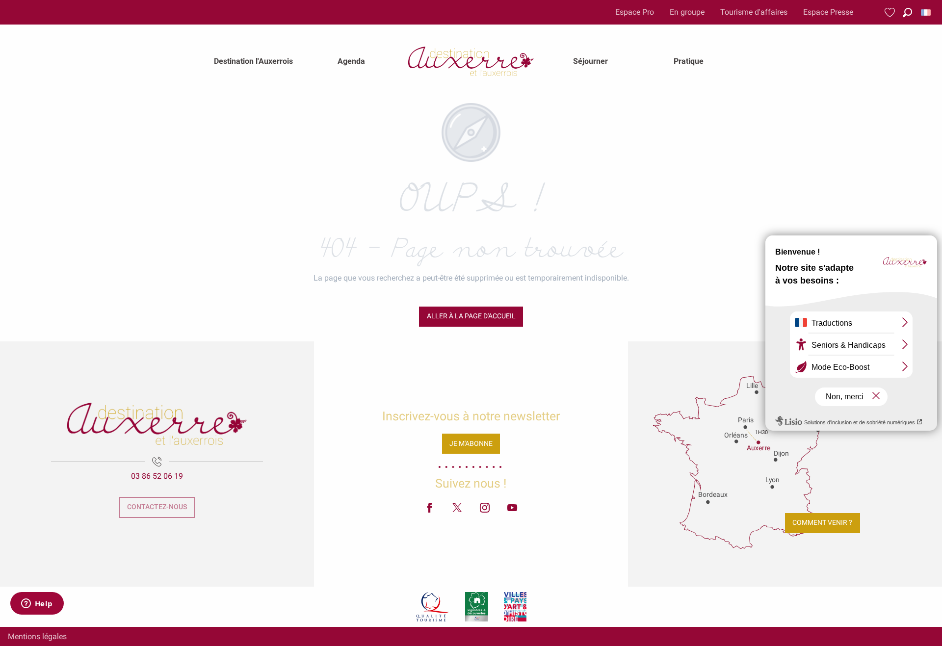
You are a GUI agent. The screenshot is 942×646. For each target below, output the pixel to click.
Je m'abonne (471, 443)
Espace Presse (828, 12)
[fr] (926, 12)
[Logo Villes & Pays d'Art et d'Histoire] (515, 607)
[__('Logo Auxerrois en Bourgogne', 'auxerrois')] (157, 424)
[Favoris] (891, 12)
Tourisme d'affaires (753, 12)
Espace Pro (634, 12)
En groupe (687, 12)
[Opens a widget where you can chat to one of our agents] (37, 604)
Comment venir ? (822, 522)
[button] (907, 12)
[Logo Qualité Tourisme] (432, 607)
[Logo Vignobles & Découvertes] (476, 607)
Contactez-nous (157, 507)
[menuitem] (253, 61)
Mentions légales (37, 636)
